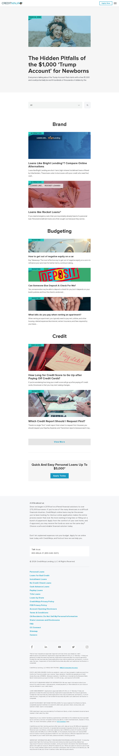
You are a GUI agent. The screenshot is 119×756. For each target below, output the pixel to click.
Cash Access (36, 345)
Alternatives (36, 133)
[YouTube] (59, 647)
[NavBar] (115, 3)
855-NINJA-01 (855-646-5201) (45, 553)
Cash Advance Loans (39, 587)
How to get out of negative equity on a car (51, 256)
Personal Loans (37, 572)
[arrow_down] (79, 105)
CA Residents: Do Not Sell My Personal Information (54, 616)
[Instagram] (87, 647)
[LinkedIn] (46, 647)
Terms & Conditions (39, 613)
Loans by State (37, 598)
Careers (33, 635)
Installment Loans (38, 579)
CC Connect (35, 627)
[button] (87, 105)
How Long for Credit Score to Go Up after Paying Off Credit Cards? (55, 376)
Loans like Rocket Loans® (44, 212)
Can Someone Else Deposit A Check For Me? (52, 285)
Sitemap (34, 631)
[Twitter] (73, 647)
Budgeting (36, 240)
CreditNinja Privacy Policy (42, 601)
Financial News (35, 17)
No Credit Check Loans (40, 583)
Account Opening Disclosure (43, 609)
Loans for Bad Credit (40, 575)
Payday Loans (36, 590)
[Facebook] (32, 647)
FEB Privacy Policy (38, 605)
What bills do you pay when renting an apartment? (54, 314)
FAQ (31, 624)
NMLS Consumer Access (69, 667)
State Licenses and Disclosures (45, 620)
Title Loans (35, 594)
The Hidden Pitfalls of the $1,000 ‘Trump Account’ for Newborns (58, 65)
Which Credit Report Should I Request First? (56, 421)
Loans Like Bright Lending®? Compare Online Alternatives (57, 165)
